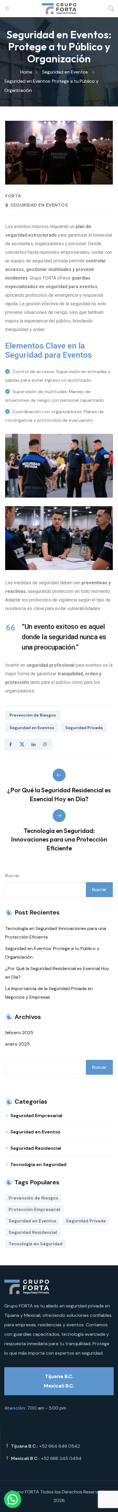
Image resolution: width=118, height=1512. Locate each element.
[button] (12, 1499)
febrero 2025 (19, 1033)
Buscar (12, 875)
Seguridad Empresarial (36, 1116)
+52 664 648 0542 (59, 1446)
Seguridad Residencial (35, 1148)
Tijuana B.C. (59, 1376)
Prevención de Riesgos (32, 715)
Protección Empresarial (34, 1209)
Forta (13, 196)
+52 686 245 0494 (61, 1458)
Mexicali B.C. (59, 1385)
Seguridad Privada (84, 727)
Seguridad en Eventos (39, 205)
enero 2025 (17, 1044)
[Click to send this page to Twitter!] (22, 744)
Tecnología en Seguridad (38, 1164)
